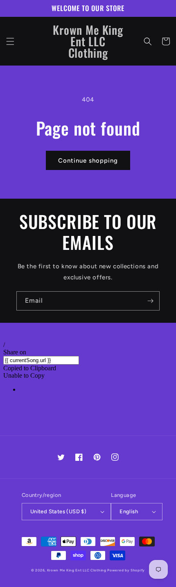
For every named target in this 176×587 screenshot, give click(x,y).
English (129, 511)
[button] (10, 41)
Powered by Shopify (126, 570)
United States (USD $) (58, 511)
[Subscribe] (150, 300)
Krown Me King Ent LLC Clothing (77, 570)
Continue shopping (88, 160)
